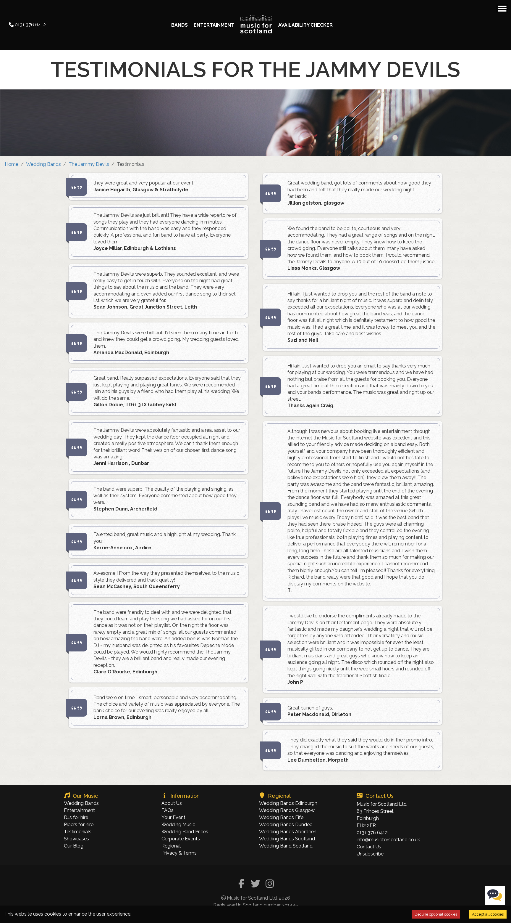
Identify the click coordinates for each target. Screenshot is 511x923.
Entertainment (214, 25)
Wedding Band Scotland (286, 846)
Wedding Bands (43, 164)
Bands (179, 25)
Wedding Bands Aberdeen (287, 831)
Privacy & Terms (179, 853)
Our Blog (73, 846)
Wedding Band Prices (184, 831)
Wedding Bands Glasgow (287, 810)
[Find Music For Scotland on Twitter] (255, 884)
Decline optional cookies (436, 914)
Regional (171, 846)
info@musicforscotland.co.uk (388, 839)
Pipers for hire (78, 824)
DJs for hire (76, 817)
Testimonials (77, 831)
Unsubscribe (370, 854)
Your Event (173, 817)
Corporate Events (180, 839)
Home (11, 164)
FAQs (167, 810)
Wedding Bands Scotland (287, 839)
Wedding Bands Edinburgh (288, 803)
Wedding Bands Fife (281, 817)
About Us (171, 803)
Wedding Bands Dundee (285, 824)
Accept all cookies (488, 914)
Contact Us (369, 847)
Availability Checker (305, 25)
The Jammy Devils (89, 164)
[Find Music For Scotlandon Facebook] (241, 884)
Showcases (76, 839)
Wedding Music (178, 824)
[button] (502, 8)
